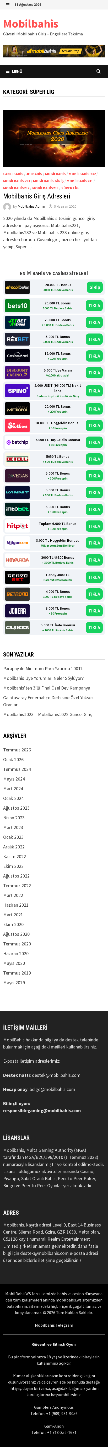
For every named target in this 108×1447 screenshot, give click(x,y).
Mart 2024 (13, 789)
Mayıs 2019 (14, 983)
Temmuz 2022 (17, 886)
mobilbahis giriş (48, 181)
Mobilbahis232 (16, 188)
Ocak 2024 (13, 798)
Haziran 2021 (16, 905)
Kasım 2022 (14, 856)
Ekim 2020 (13, 924)
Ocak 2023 (13, 837)
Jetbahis (34, 173)
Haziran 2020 (16, 953)
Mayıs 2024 (14, 779)
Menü (16, 71)
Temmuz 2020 (17, 944)
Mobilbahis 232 (82, 173)
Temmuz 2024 (17, 769)
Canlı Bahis (13, 173)
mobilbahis (55, 173)
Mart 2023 (13, 827)
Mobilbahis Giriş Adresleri (36, 196)
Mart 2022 (13, 895)
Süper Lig (70, 188)
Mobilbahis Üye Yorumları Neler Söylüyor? (43, 678)
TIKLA (94, 306)
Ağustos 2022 (16, 876)
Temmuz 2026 (17, 750)
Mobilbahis (30, 23)
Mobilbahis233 (45, 188)
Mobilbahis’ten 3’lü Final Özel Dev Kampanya (46, 688)
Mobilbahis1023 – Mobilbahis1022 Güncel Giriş (47, 714)
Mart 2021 (13, 915)
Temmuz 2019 (17, 973)
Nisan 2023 (14, 818)
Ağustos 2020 (16, 934)
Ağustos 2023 (16, 808)
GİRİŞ (94, 287)
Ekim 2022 (13, 866)
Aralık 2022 (14, 847)
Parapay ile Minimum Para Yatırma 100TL (43, 668)
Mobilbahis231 (80, 181)
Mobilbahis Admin (31, 206)
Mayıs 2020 (14, 963)
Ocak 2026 (13, 759)
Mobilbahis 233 (16, 181)
